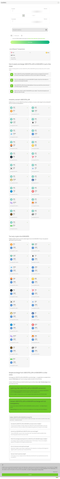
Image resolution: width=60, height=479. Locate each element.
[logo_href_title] (3, 2)
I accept (30, 474)
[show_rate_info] (21, 35)
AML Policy (36, 38)
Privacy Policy (42, 38)
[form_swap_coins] (23, 15)
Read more (55, 471)
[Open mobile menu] (58, 2)
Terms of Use (30, 38)
